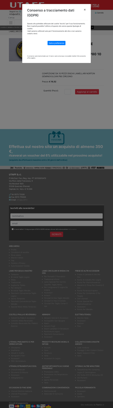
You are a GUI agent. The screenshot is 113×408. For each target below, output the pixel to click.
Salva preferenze (56, 43)
